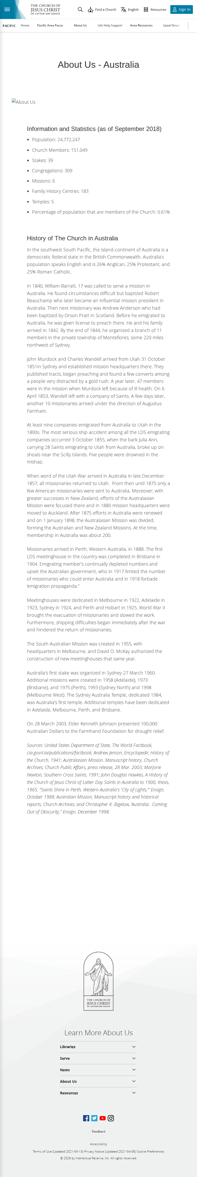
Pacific (9, 26)
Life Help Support (110, 25)
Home (25, 25)
